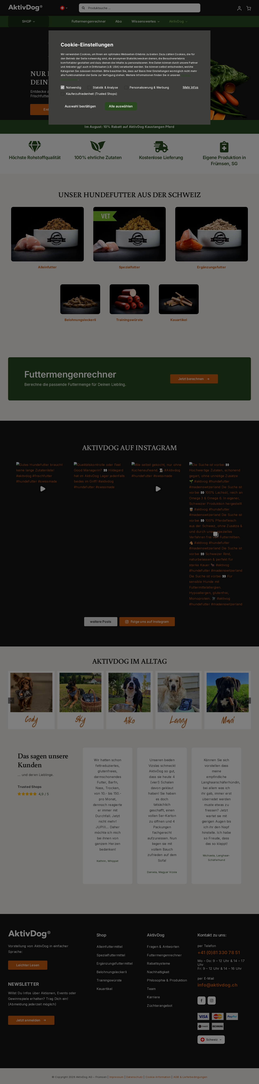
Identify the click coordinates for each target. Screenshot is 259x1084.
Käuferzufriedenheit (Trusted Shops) (91, 93)
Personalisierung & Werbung (149, 87)
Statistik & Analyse (105, 87)
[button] (190, 87)
